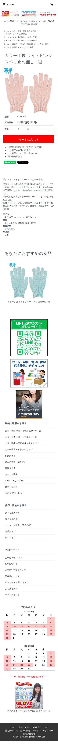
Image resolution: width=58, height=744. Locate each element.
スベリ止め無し (18, 37)
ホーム (6, 31)
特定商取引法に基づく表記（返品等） (25, 146)
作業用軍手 (10, 455)
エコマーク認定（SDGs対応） (24, 43)
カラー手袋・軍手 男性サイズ (24, 31)
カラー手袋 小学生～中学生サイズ (21, 436)
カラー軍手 (32, 40)
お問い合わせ (29, 733)
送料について (11, 563)
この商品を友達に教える (19, 150)
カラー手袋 (32, 37)
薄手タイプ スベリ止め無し (17, 33)
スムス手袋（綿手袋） (15, 461)
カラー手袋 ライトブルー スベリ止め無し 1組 (28, 301)
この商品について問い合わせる (22, 153)
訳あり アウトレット (14, 492)
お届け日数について (14, 557)
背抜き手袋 (10, 467)
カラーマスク (11, 486)
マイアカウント (12, 594)
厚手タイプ (10, 537)
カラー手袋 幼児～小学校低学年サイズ (23, 430)
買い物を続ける (15, 156)
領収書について (12, 576)
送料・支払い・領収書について (33, 727)
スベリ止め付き (12, 512)
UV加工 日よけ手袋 (14, 480)
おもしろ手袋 (11, 474)
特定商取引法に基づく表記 (17, 730)
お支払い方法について (15, 569)
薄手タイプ (16, 47)
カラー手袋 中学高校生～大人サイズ (22, 443)
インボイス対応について (16, 582)
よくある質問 (11, 588)
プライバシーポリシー (42, 730)
